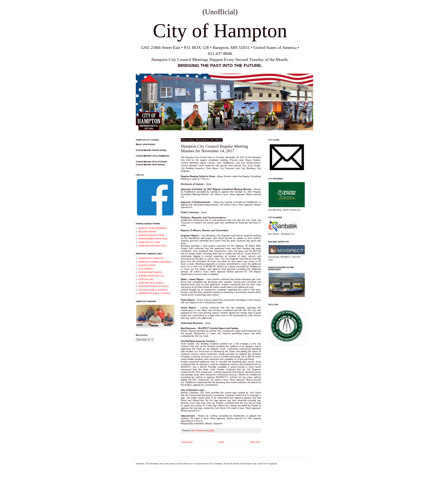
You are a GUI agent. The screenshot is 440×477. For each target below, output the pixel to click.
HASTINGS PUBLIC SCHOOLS (153, 290)
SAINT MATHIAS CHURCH (151, 283)
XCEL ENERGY (145, 269)
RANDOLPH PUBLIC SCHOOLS (153, 286)
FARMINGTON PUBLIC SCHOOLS (154, 293)
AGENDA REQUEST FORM (151, 235)
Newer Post (187, 442)
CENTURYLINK (145, 279)
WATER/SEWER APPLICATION (152, 239)
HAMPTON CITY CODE (149, 242)
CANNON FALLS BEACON (150, 258)
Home (221, 442)
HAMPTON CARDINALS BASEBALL (155, 262)
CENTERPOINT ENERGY (150, 272)
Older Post (255, 442)
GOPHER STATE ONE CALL (151, 276)
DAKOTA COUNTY (147, 265)
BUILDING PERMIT (147, 232)
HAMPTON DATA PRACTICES (152, 246)
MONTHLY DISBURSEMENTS (152, 228)
